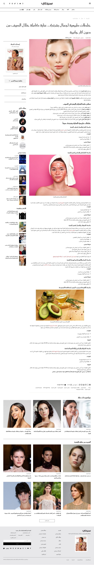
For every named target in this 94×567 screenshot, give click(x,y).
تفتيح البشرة (61, 203)
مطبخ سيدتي (58, 533)
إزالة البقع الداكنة (55, 352)
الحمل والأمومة (13, 537)
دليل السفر (58, 554)
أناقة (68, 9)
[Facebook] (9, 3)
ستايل (60, 540)
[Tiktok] (15, 3)
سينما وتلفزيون (15, 186)
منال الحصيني (15, 145)
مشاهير (73, 9)
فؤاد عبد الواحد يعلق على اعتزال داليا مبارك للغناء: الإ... (12, 178)
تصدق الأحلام (23, 93)
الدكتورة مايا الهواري (14, 129)
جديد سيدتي (22, 152)
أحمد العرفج (16, 138)
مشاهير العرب (15, 176)
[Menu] (90, 3)
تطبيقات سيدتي (42, 547)
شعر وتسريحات (28, 429)
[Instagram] (12, 3)
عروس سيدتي (58, 547)
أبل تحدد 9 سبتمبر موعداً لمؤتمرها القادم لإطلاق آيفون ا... (11, 168)
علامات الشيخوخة (53, 326)
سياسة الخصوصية (80, 560)
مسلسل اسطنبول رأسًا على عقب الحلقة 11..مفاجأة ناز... (11, 246)
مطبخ (27, 9)
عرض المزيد (47, 521)
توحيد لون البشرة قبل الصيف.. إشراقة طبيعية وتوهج (64, 257)
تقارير (60, 544)
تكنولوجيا (16, 156)
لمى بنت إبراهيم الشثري (13, 113)
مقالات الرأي (22, 108)
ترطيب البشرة (64, 130)
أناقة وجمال (20, 535)
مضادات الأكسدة (47, 265)
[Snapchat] (20, 3)
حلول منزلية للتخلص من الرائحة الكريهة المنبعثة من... (11, 223)
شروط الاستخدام (88, 560)
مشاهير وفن (28, 535)
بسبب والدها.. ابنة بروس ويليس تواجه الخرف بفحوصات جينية (12, 199)
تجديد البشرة (87, 389)
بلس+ (34, 9)
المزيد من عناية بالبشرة (82, 442)
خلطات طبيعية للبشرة (75, 388)
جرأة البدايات (24, 99)
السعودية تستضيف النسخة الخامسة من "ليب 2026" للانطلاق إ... (11, 158)
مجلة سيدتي (43, 530)
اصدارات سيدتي (57, 551)
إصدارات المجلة (15, 44)
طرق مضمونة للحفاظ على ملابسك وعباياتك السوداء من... (12, 212)
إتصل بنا (68, 560)
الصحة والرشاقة (13, 533)
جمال (63, 9)
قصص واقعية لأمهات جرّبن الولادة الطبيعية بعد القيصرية (12, 234)
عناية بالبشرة (88, 38)
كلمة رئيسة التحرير (16, 81)
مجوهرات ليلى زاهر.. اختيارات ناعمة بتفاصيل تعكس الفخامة (11, 257)
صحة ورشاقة (56, 9)
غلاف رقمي (43, 551)
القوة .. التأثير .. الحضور (22, 86)
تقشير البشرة (72, 230)
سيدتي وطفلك (48, 9)
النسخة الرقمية (15, 73)
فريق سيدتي (43, 544)
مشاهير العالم (15, 197)
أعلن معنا (73, 560)
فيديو (20, 9)
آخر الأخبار (44, 554)
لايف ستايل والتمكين (26, 533)
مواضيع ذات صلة (84, 397)
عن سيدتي (44, 537)
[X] (17, 3)
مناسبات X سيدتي (42, 533)
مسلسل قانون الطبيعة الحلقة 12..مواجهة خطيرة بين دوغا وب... (11, 189)
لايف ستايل (40, 9)
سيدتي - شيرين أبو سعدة (78, 38)
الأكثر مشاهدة (21, 208)
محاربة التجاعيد (38, 388)
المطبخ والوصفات (13, 535)
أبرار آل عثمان (15, 121)
